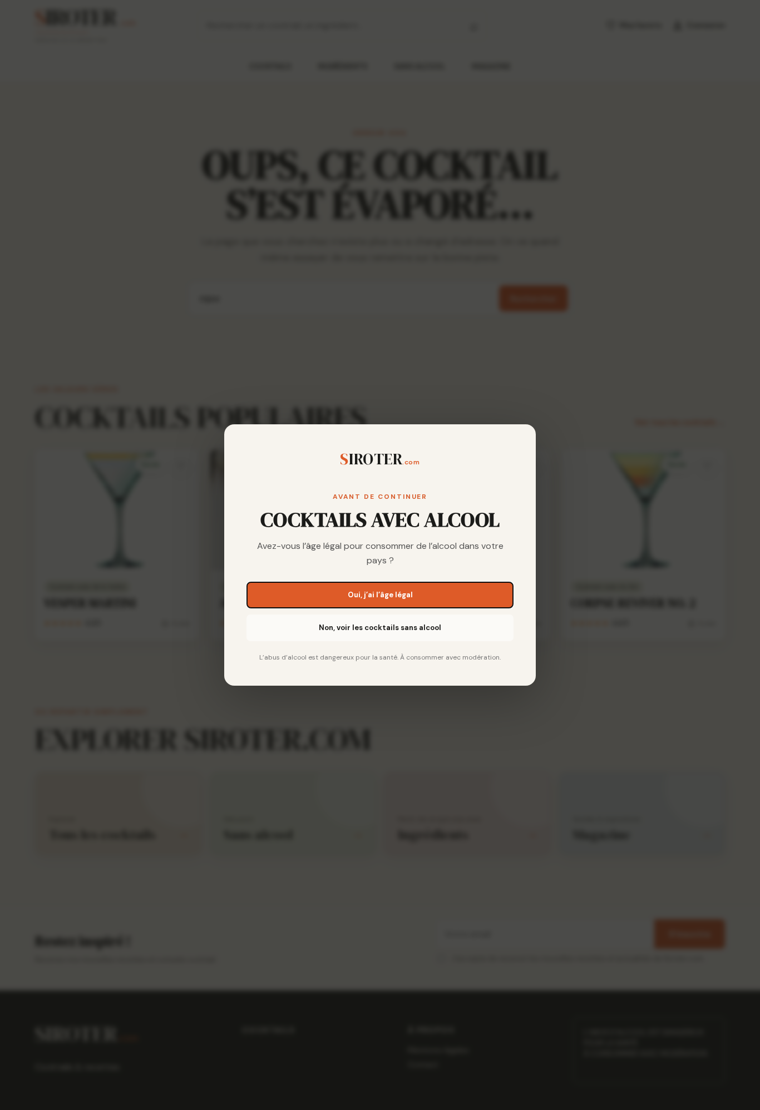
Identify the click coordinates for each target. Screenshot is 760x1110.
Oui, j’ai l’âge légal (380, 594)
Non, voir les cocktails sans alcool (380, 627)
